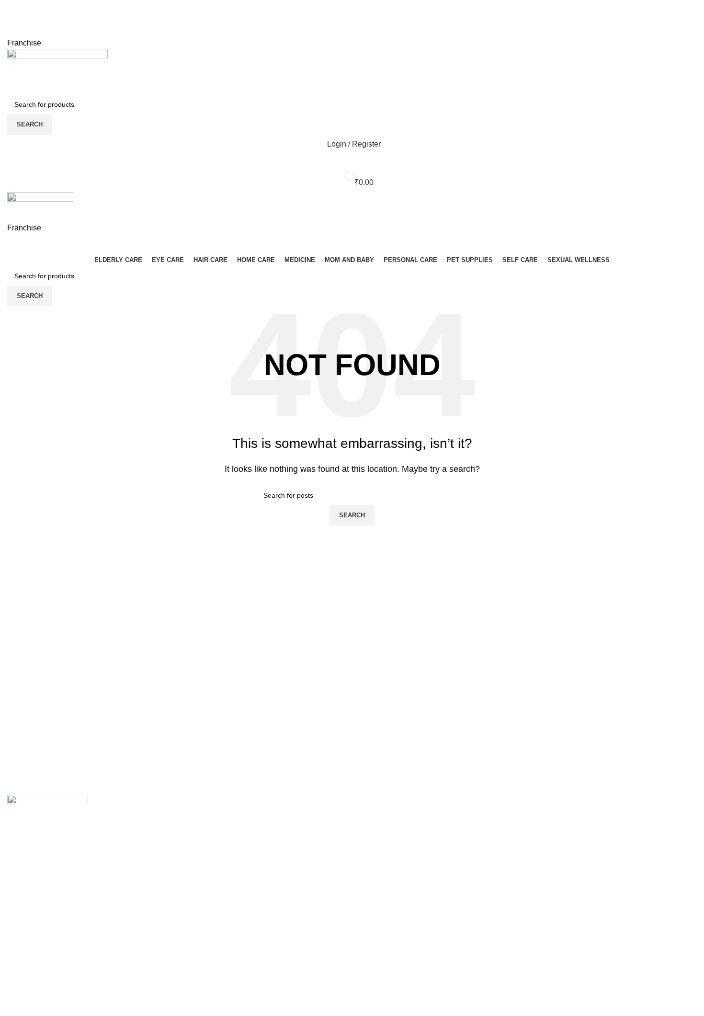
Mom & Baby (205, 838)
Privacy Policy (559, 820)
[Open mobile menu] (352, 243)
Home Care (203, 874)
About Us (375, 838)
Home (369, 820)
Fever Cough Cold (214, 820)
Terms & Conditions (568, 838)
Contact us (377, 856)
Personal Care (208, 856)
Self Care (199, 909)
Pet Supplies (205, 892)
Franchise (24, 43)
